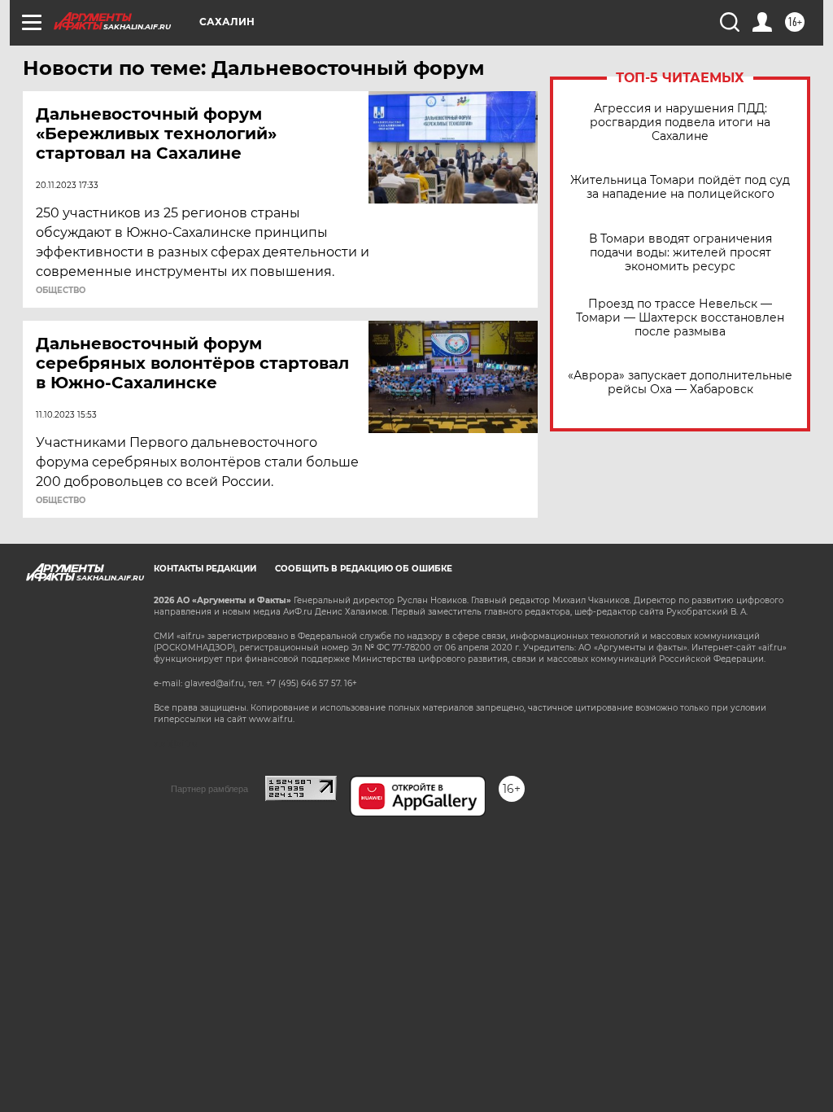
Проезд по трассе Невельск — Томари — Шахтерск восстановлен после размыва (680, 318)
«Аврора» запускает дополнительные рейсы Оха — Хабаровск (680, 382)
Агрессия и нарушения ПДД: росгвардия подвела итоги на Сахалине (680, 122)
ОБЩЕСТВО (60, 291)
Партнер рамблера (209, 789)
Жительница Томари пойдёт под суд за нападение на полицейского (680, 187)
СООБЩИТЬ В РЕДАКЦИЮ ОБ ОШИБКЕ (363, 568)
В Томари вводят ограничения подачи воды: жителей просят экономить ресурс (680, 253)
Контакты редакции (205, 568)
